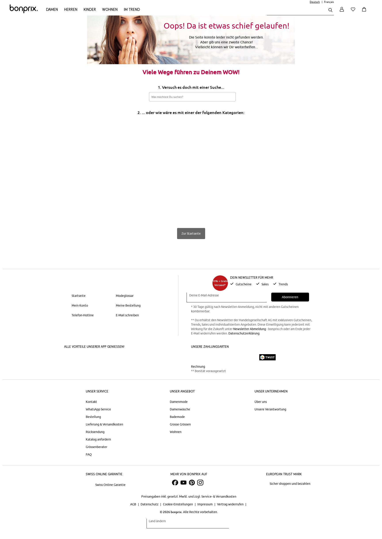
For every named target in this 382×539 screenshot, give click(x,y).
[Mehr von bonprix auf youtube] (183, 482)
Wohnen (110, 9)
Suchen (230, 96)
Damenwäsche (180, 409)
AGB (133, 504)
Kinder (90, 9)
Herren (70, 9)
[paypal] (249, 357)
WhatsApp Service (98, 409)
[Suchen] (330, 10)
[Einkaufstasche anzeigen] (365, 12)
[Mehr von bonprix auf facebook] (175, 482)
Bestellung (93, 417)
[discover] (234, 357)
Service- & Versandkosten (218, 496)
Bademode (177, 417)
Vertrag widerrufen (230, 504)
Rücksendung (95, 432)
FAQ (89, 454)
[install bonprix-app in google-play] (114, 357)
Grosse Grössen (180, 424)
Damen (52, 9)
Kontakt (91, 402)
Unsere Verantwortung (270, 409)
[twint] (267, 357)
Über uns (260, 402)
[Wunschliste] (353, 12)
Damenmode (179, 402)
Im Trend (132, 9)
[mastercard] (197, 357)
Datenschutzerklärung (244, 333)
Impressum (205, 504)
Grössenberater (96, 447)
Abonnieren (290, 297)
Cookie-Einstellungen (178, 504)
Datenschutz (150, 504)
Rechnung (198, 366)
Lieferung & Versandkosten (104, 424)
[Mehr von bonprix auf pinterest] (192, 482)
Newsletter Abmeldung (249, 329)
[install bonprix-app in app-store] (80, 357)
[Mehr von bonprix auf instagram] (200, 482)
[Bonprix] (24, 12)
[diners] (222, 357)
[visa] (210, 357)
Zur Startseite (191, 233)
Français (329, 2)
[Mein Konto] (341, 12)
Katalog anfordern (98, 439)
